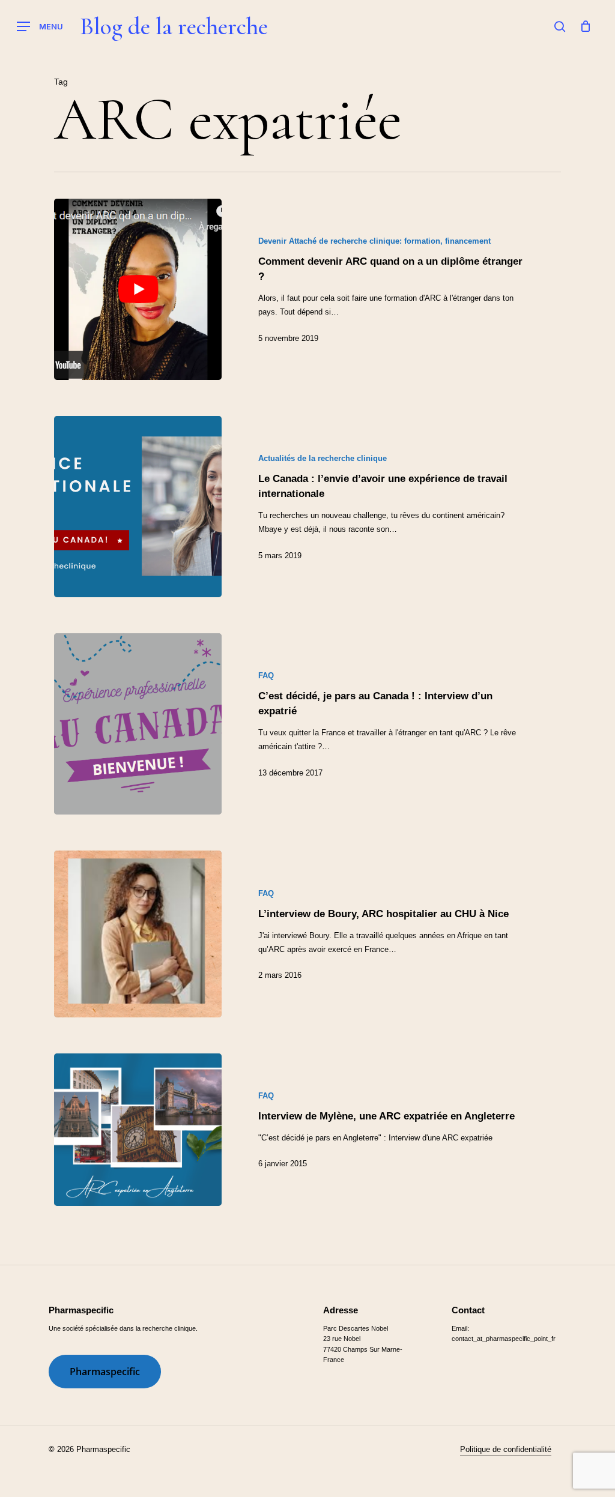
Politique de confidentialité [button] (505, 1449)
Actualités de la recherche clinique (322, 458)
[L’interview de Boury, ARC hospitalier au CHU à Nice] (138, 934)
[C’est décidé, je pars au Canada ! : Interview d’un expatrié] (138, 724)
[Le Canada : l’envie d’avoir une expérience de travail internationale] (138, 506)
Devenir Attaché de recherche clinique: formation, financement (374, 240)
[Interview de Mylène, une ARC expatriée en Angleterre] (138, 1129)
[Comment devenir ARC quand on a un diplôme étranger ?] (138, 289)
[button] (40, 26)
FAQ (266, 675)
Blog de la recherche (173, 26)
